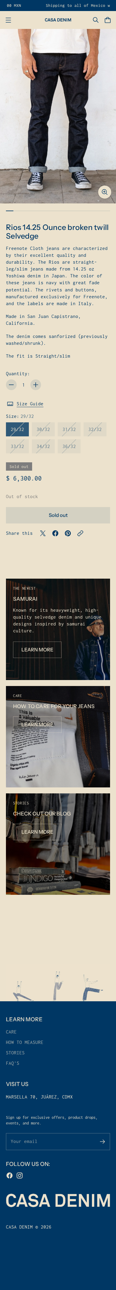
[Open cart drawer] (108, 20)
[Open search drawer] (96, 20)
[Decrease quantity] (11, 384)
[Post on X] (42, 533)
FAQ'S (12, 1063)
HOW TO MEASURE (24, 1042)
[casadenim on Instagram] (19, 1175)
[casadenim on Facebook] (9, 1175)
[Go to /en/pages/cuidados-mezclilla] (58, 736)
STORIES (15, 1052)
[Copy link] (80, 533)
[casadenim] (58, 20)
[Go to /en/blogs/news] (58, 844)
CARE (11, 1031)
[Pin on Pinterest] (67, 533)
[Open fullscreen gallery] (104, 192)
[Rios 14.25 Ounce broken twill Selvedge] (58, 116)
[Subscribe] (102, 1142)
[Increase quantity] (35, 384)
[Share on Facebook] (55, 533)
